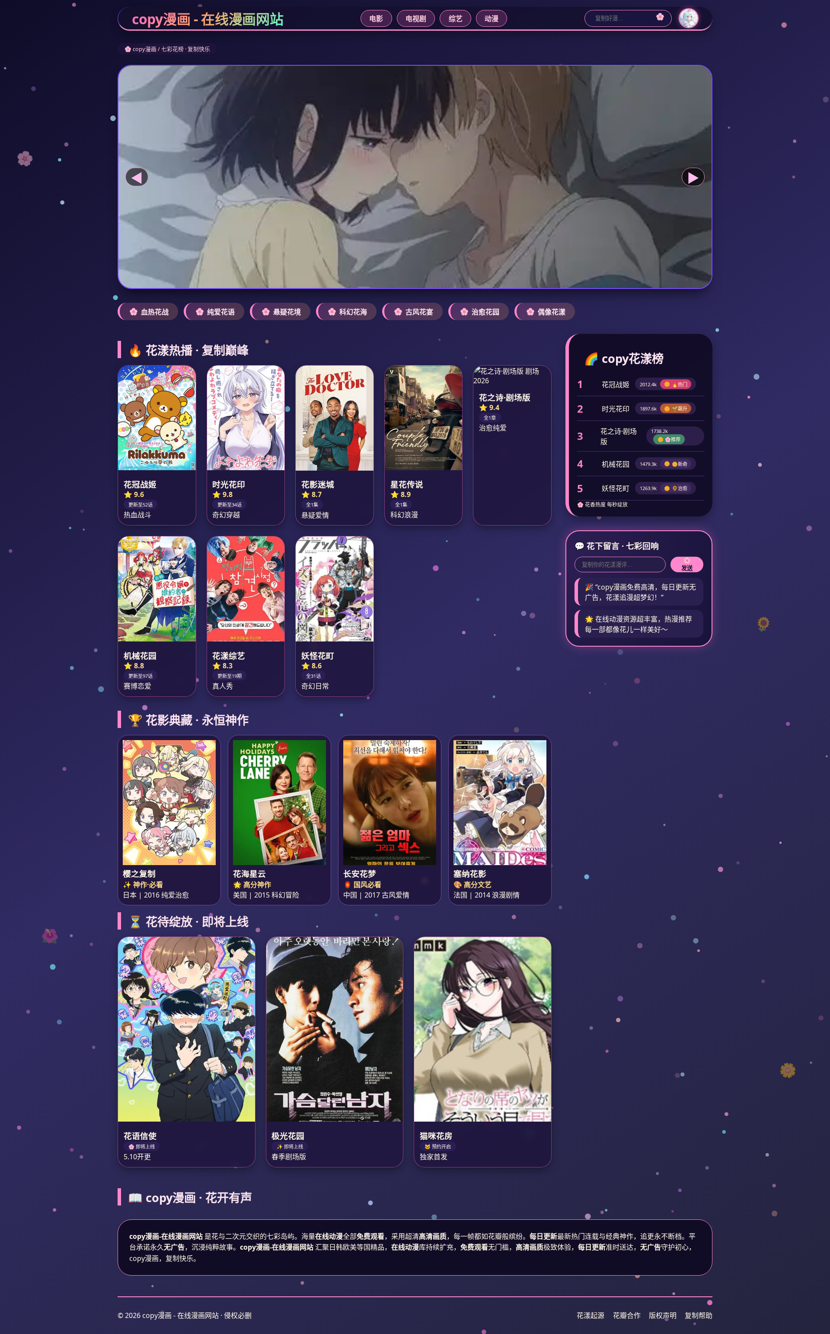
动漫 (491, 18)
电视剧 (415, 18)
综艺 (456, 18)
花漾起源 (590, 1315)
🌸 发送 (687, 564)
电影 (376, 18)
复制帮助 (698, 1315)
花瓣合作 (627, 1315)
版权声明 (663, 1315)
